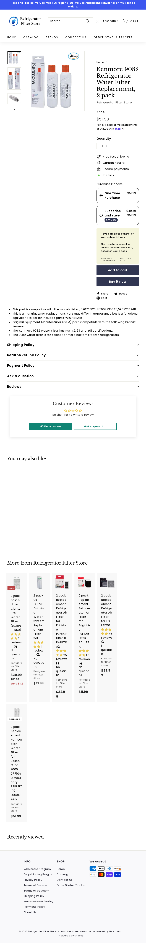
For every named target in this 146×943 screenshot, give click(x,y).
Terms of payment (37, 890)
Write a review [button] (51, 426)
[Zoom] (54, 81)
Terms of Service (35, 885)
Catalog (31, 37)
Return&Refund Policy (38, 901)
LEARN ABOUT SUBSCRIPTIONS (108, 259)
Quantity (104, 138)
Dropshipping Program (39, 874)
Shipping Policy (34, 896)
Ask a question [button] (95, 426)
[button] (16, 636)
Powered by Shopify (71, 935)
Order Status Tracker (113, 37)
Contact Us (76, 37)
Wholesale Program (37, 869)
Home (11, 37)
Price (101, 112)
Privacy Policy (33, 880)
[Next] (14, 108)
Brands (52, 37)
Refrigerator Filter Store (114, 102)
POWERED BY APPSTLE (126, 259)
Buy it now (118, 281)
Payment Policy (34, 907)
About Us (30, 912)
